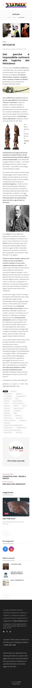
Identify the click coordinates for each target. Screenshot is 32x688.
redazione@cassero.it (20, 621)
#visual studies (8, 432)
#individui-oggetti (18, 408)
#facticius (6, 401)
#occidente (19, 418)
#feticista (16, 406)
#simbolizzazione (21, 427)
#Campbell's (19, 393)
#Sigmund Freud (8, 427)
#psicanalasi (22, 420)
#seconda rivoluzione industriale (13, 425)
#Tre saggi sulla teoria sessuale (12, 430)
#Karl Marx (7, 410)
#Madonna (7, 413)
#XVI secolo (19, 432)
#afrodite (13, 391)
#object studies (8, 418)
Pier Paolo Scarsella (9, 49)
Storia (14, 17)
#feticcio (6, 403)
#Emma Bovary (7, 398)
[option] (16, 511)
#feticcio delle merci (18, 403)
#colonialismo (8, 396)
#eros (16, 398)
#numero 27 (18, 415)
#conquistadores (20, 396)
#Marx (15, 413)
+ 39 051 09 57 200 (9, 645)
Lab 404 (19, 682)
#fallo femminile (17, 401)
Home (9, 17)
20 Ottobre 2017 (21, 49)
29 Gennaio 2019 (18, 522)
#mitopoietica (7, 415)
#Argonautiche (8, 393)
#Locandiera (17, 410)
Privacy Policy (16, 684)
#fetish (24, 406)
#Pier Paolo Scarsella (9, 420)
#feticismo (7, 406)
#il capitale (7, 408)
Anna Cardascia (7, 522)
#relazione (7, 423)
